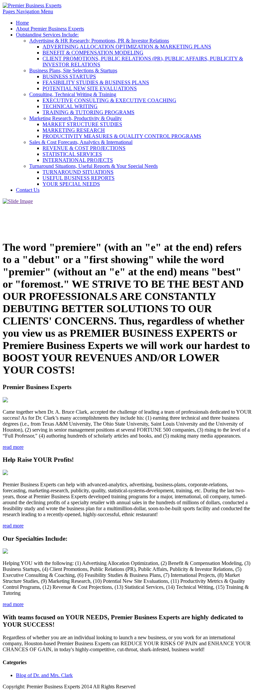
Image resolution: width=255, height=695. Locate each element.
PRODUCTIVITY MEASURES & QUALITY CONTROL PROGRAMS (121, 136)
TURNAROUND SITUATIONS (78, 172)
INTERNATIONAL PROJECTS (77, 160)
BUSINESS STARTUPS (69, 76)
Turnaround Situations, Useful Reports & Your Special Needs (93, 166)
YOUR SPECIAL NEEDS (71, 184)
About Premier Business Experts (50, 29)
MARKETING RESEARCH (73, 130)
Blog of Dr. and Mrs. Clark (44, 675)
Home (22, 23)
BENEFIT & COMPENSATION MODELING (92, 52)
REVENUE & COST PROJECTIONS (84, 148)
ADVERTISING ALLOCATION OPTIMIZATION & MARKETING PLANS (126, 46)
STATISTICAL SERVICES (72, 154)
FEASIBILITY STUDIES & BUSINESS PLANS (95, 82)
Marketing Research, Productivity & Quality (75, 118)
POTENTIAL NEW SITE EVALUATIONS (89, 88)
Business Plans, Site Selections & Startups (73, 70)
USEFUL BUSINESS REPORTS (78, 178)
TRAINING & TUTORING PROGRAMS (88, 112)
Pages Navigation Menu (28, 11)
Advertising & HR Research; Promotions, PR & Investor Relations (99, 40)
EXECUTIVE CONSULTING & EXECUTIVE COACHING (109, 100)
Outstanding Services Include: (47, 34)
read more (13, 447)
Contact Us (28, 190)
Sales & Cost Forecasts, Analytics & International (80, 142)
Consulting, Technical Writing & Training (72, 94)
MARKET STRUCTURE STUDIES (82, 124)
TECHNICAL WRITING (70, 106)
